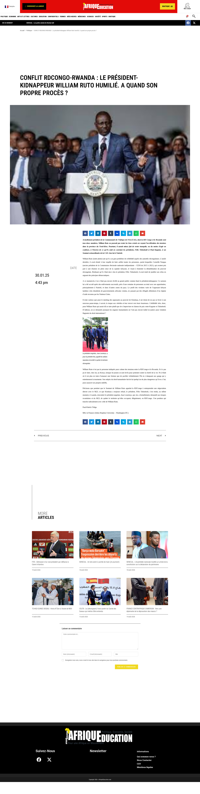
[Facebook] (188, 23)
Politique (4, 16)
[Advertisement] (100, 52)
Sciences (90, 16)
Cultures (34, 16)
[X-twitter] (194, 23)
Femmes (63, 16)
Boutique (112, 16)
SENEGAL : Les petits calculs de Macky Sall (40, 23)
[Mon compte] (187, 5)
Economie (12, 16)
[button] (34, 6)
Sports (104, 16)
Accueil (22, 30)
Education (43, 16)
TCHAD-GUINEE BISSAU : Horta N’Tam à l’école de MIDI (52, 609)
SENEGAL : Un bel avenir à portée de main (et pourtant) (99, 562)
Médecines (82, 16)
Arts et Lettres (23, 16)
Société (98, 16)
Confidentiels (53, 16)
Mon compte (187, 8)
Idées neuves (72, 16)
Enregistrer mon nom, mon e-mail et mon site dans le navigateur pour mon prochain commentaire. (96, 660)
